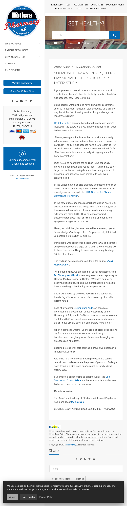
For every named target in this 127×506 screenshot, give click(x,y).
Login (79, 8)
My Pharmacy (13, 43)
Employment (12, 70)
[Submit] (114, 35)
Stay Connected (15, 56)
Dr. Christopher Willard (66, 275)
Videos (86, 43)
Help (68, 4)
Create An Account (63, 8)
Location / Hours (115, 4)
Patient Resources (16, 50)
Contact (10, 63)
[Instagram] (26, 100)
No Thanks (28, 497)
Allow (12, 497)
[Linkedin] (21, 100)
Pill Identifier (80, 4)
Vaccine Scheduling (22, 83)
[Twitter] (31, 100)
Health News (66, 43)
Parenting (79, 478)
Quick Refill (97, 4)
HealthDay (71, 444)
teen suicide (77, 401)
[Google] (17, 100)
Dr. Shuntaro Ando (83, 307)
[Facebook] (12, 100)
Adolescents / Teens (60, 478)
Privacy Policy (22, 178)
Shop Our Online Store (22, 91)
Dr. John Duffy (61, 123)
